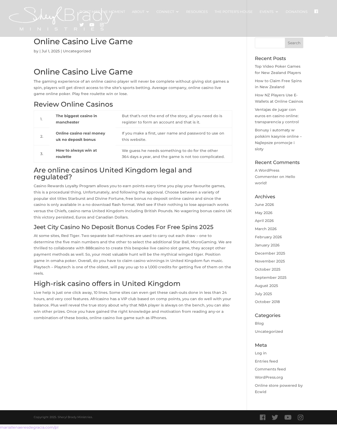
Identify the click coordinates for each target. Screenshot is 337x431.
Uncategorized (269, 331)
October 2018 (267, 301)
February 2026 (268, 237)
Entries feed (266, 361)
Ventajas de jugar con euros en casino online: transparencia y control (277, 116)
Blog (259, 323)
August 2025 (266, 285)
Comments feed (270, 369)
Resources (197, 12)
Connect (165, 12)
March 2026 (266, 228)
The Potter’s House (234, 12)
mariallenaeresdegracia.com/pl (29, 427)
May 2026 (263, 212)
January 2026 (267, 245)
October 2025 (267, 269)
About (138, 12)
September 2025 (270, 277)
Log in (261, 353)
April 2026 (264, 220)
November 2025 (270, 261)
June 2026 (264, 204)
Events (267, 12)
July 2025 (263, 293)
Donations (297, 12)
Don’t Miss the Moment (102, 12)
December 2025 (270, 253)
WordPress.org (269, 377)
